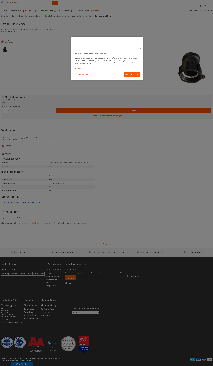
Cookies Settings (82, 74)
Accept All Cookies (132, 74)
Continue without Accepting (132, 48)
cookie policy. (81, 68)
